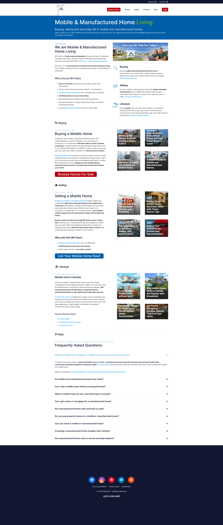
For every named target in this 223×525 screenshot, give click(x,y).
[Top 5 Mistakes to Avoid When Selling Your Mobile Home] (128, 228)
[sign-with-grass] (60, 9)
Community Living (66, 325)
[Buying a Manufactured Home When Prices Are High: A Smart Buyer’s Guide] (156, 138)
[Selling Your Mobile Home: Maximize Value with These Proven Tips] (156, 203)
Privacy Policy (114, 486)
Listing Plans (126, 486)
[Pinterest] (111, 480)
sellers (90, 61)
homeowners (102, 61)
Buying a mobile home (63, 155)
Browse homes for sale (128, 78)
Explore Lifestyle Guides (139, 115)
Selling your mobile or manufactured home (71, 201)
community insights (73, 108)
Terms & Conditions (99, 486)
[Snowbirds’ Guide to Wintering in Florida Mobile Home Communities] (128, 311)
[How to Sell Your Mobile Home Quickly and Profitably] (128, 203)
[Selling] (116, 86)
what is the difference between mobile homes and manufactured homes (98, 372)
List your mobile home (133, 97)
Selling (124, 85)
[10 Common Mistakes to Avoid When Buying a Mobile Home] (128, 161)
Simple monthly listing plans (69, 92)
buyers (84, 61)
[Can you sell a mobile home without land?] (128, 286)
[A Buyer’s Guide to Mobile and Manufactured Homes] (156, 161)
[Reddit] (131, 480)
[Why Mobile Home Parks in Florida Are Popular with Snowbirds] (156, 286)
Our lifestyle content (63, 297)
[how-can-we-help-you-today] (140, 52)
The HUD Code (102, 365)
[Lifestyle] (116, 105)
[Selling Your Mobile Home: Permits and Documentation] (156, 228)
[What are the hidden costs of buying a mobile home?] (128, 138)
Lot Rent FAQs (64, 319)
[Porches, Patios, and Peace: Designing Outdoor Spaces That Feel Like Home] (156, 311)
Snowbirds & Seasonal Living (70, 322)
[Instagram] (102, 480)
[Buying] (116, 68)
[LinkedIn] (121, 480)
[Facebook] (92, 480)
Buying (124, 66)
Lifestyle (125, 103)
